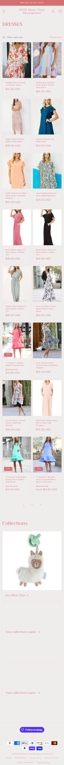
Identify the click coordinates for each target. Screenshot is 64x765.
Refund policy (21, 758)
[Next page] (40, 504)
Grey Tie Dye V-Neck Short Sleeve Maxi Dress (46, 309)
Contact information (26, 762)
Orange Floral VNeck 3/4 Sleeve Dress (15, 84)
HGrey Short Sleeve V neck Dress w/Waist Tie (16, 309)
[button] (3, 11)
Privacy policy (35, 758)
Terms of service (51, 758)
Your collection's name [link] (21, 632)
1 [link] (23, 504)
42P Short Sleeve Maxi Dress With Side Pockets (47, 423)
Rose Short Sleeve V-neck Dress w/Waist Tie (16, 252)
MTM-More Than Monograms (30, 754)
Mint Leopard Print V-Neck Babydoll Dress (46, 194)
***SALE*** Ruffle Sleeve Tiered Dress (15, 364)
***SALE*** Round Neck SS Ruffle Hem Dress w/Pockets (45, 479)
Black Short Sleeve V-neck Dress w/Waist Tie (46, 252)
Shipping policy (43, 762)
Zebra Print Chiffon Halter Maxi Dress (15, 140)
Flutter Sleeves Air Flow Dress (45, 140)
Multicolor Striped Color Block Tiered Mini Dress (45, 85)
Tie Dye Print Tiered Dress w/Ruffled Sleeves (15, 423)
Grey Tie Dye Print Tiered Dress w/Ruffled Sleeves (47, 365)
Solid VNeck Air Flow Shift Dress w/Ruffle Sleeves (16, 195)
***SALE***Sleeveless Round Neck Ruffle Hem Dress (16, 479)
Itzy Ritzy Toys (15, 595)
